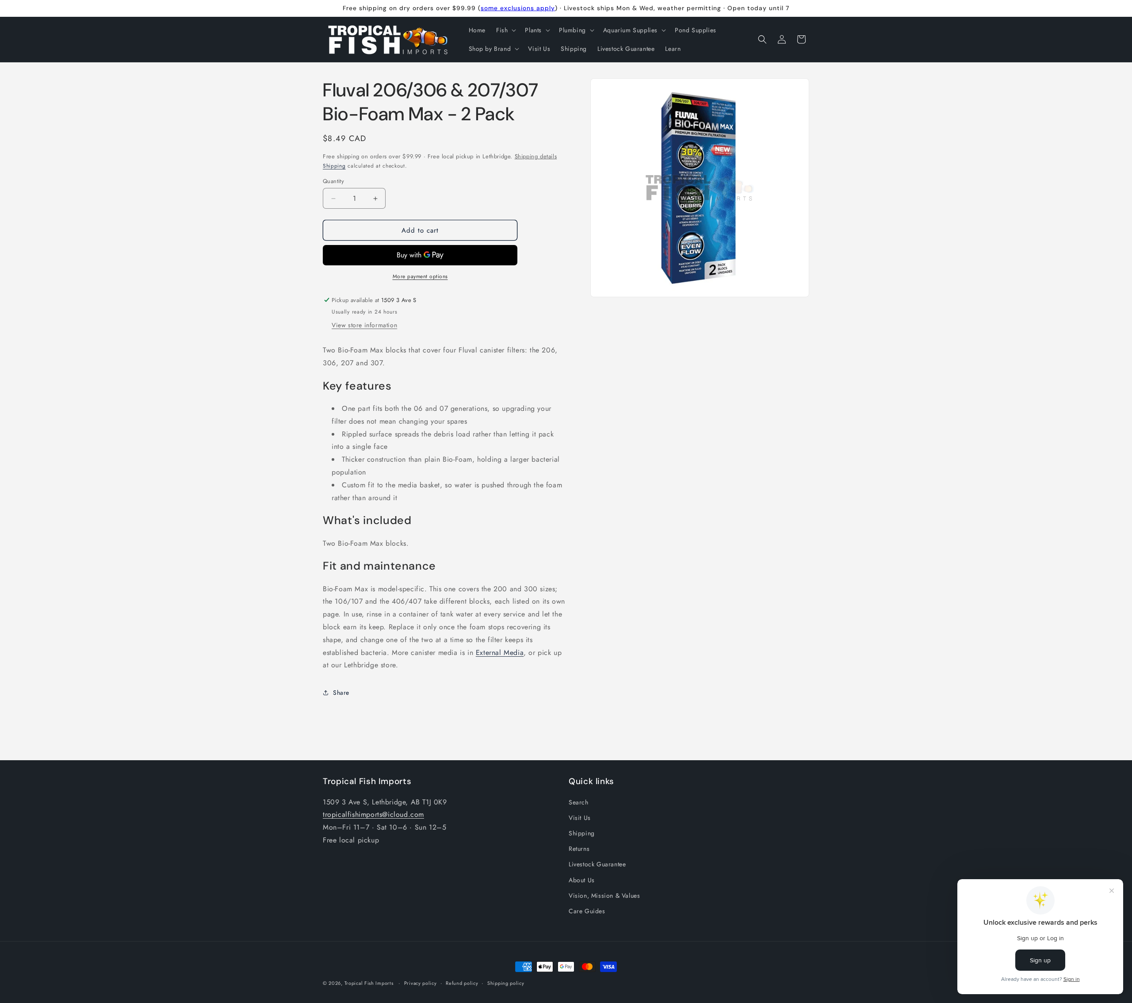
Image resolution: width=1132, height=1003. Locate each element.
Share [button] (341, 692)
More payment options (420, 276)
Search (579, 802)
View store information (364, 325)
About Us (582, 879)
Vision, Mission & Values (604, 895)
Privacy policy (420, 983)
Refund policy (462, 983)
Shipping (334, 166)
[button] (505, 30)
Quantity (333, 181)
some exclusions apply (518, 8)
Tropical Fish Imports (369, 983)
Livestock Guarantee (597, 864)
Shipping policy (505, 983)
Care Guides (587, 911)
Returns (579, 848)
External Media (500, 652)
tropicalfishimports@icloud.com (373, 814)
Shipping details (536, 156)
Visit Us (580, 817)
